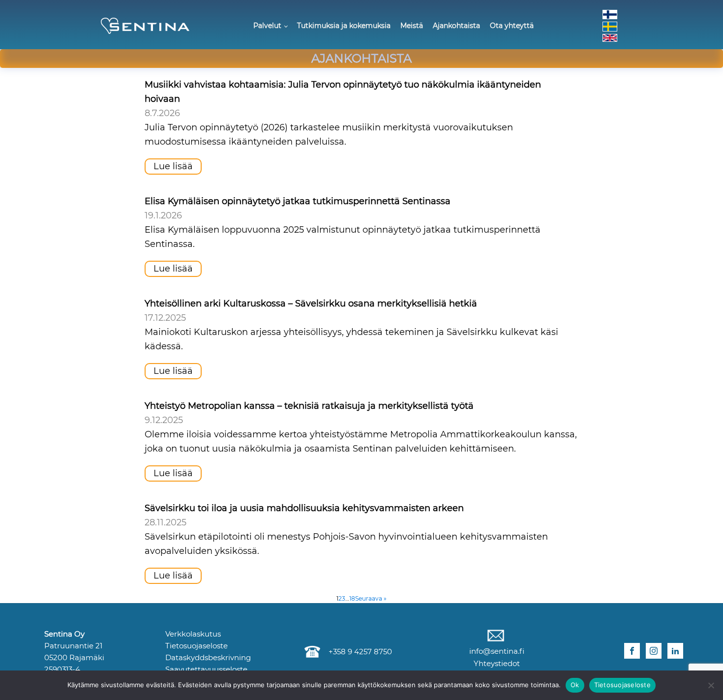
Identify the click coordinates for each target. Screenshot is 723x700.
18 (352, 598)
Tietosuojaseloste (196, 645)
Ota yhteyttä (512, 25)
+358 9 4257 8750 (358, 651)
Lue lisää (173, 166)
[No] (711, 685)
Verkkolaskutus (193, 634)
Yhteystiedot (496, 663)
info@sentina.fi (495, 651)
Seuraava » (371, 598)
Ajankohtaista (456, 25)
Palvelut (267, 25)
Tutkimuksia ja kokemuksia (344, 25)
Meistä (411, 25)
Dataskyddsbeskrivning (208, 657)
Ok (575, 685)
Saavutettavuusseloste (206, 669)
